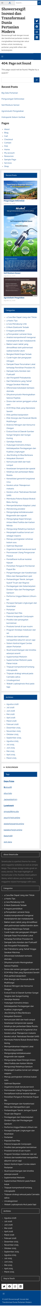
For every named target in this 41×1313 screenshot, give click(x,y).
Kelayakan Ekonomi (15, 458)
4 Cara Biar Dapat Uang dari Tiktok (21, 317)
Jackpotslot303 (10, 799)
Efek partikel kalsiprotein (17, 415)
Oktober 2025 (12, 734)
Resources (9, 156)
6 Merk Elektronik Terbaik (17, 327)
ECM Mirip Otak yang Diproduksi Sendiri (22, 972)
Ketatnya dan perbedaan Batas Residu (21, 1026)
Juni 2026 (10, 711)
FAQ (6, 146)
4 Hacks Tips (11, 320)
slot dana (8, 842)
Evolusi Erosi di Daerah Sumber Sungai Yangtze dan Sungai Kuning (20, 434)
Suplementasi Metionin (16, 657)
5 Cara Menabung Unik (16, 324)
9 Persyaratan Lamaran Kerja (19, 334)
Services (8, 163)
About (7, 129)
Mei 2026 (10, 714)
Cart (6, 136)
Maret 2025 (11, 758)
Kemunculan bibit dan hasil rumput (19, 1019)
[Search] (39, 3)
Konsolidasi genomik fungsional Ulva (20, 1030)
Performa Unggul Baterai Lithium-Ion (20, 1127)
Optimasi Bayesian (14, 546)
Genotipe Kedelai (14, 441)
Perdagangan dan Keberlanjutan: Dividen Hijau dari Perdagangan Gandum (21, 589)
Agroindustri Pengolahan (12, 111)
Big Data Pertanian (9, 93)
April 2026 (10, 717)
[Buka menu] (2, 3)
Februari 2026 (12, 724)
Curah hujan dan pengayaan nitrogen (20, 932)
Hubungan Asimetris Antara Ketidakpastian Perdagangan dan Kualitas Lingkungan (21, 448)
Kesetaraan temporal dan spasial (20, 468)
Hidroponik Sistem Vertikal (13, 117)
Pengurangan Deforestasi (12, 99)
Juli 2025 (10, 744)
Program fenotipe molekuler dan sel (20, 1154)
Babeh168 (8, 836)
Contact (7, 143)
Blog (6, 133)
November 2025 (13, 731)
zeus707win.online (12, 817)
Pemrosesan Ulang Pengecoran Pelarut (22, 1090)
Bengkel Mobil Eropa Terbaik (19, 354)
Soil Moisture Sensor (10, 105)
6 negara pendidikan (15, 331)
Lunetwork (9, 805)
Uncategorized (13, 680)
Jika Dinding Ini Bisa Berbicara (19, 455)
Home (7, 149)
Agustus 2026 (12, 704)
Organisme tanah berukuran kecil (21, 549)
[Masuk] (9, 2)
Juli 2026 (10, 707)
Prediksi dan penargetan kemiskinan (20, 1147)
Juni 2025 (10, 748)
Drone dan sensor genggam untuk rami (21, 969)
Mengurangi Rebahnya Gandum (20, 529)
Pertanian (10, 609)
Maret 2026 (11, 721)
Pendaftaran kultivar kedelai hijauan (20, 1093)
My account (9, 153)
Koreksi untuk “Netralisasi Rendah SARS (21, 1036)
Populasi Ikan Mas (14, 613)
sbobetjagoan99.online (14, 824)
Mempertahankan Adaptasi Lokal (21, 505)
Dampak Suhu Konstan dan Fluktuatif (20, 942)
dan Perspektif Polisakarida (18, 378)
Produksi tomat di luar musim (19, 626)
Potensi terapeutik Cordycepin (20, 616)
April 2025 (10, 754)
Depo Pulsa (9, 781)
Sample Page (10, 159)
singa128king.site (11, 811)
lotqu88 (8, 787)
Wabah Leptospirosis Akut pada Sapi (20, 1204)
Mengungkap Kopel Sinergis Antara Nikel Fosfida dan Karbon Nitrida (20, 522)
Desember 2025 (13, 728)
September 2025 (13, 738)
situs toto (8, 793)
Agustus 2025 (12, 741)
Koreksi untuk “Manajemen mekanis (20, 1033)
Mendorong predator (15, 509)
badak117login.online (13, 830)
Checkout (8, 139)
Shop (6, 166)
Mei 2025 (10, 751)
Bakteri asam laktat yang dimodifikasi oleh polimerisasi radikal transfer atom (19, 347)
